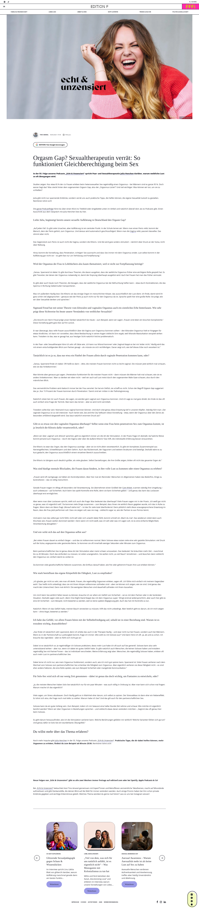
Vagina (133, 231)
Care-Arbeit (127, 487)
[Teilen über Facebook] (191, 898)
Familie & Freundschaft (19, 12)
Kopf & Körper (113, 12)
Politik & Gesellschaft (180, 12)
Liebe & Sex (52, 12)
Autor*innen (92, 902)
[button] (37, 858)
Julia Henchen (127, 173)
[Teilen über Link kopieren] (191, 904)
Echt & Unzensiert (105, 740)
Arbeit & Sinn (82, 12)
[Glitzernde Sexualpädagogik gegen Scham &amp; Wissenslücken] (61, 869)
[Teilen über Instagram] (191, 894)
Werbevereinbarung (111, 902)
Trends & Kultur (145, 12)
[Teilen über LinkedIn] (191, 901)
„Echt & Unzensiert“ (75, 173)
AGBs (100, 902)
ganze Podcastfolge (45, 209)
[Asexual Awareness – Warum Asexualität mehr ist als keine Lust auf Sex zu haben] (137, 869)
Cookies (83, 902)
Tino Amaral (44, 135)
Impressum (75, 902)
